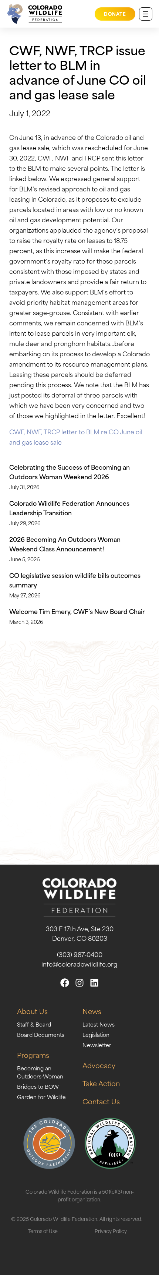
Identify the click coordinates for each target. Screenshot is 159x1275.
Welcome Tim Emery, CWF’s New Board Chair (77, 611)
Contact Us (101, 1101)
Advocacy (98, 1065)
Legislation (95, 1034)
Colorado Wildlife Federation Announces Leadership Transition (69, 507)
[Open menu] (145, 14)
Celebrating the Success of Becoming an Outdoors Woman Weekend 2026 (69, 471)
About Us (32, 1011)
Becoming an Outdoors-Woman (40, 1072)
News (91, 1011)
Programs (33, 1054)
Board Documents (40, 1034)
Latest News (98, 1024)
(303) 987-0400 (79, 954)
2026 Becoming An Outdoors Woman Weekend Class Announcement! (65, 543)
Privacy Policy (111, 1231)
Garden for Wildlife (41, 1096)
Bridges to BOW (38, 1086)
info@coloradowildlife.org (79, 963)
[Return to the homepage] (33, 14)
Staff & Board (34, 1024)
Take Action (101, 1083)
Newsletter (96, 1045)
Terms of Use (43, 1231)
